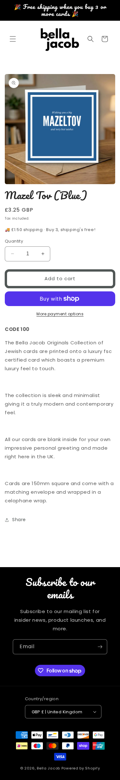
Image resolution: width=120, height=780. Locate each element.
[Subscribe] (100, 646)
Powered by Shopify (80, 768)
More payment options (60, 314)
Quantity (14, 241)
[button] (13, 39)
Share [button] (19, 519)
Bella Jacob (48, 768)
